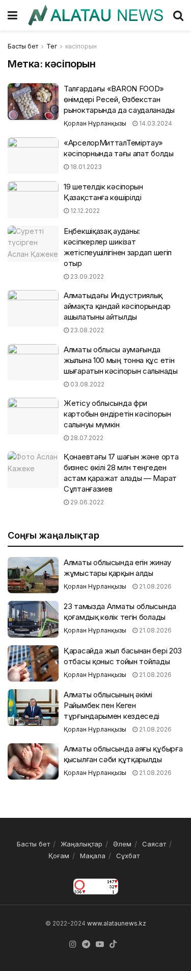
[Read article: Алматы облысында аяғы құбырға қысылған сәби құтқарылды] (33, 761)
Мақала (92, 856)
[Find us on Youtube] (100, 944)
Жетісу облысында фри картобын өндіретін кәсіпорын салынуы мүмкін (117, 413)
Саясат (154, 844)
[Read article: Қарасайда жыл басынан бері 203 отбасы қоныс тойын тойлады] (33, 663)
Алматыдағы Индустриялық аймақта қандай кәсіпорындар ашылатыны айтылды (117, 306)
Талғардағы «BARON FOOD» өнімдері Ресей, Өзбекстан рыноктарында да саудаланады (119, 99)
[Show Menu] (12, 15)
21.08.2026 (155, 586)
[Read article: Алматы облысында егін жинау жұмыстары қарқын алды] (33, 575)
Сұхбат (128, 856)
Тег (51, 46)
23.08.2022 (86, 330)
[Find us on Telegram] (86, 944)
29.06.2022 (86, 502)
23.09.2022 (86, 276)
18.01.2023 (85, 167)
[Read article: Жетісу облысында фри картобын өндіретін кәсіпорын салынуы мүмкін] (33, 416)
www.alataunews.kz (116, 923)
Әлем (122, 844)
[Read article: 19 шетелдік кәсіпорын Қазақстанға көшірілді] (33, 199)
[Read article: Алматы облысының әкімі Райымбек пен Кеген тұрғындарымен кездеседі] (33, 707)
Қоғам (58, 856)
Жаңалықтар (81, 844)
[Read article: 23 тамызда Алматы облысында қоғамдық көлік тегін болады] (33, 619)
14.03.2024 (155, 123)
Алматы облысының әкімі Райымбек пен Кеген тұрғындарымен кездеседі (111, 705)
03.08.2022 (86, 384)
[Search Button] (178, 15)
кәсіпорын (81, 46)
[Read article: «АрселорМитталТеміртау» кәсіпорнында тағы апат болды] (33, 155)
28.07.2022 (86, 438)
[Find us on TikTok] (113, 944)
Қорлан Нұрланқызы (95, 123)
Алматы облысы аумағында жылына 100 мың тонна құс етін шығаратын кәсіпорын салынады (121, 360)
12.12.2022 (84, 210)
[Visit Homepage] (95, 15)
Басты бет (23, 46)
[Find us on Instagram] (72, 944)
